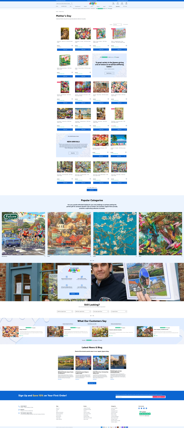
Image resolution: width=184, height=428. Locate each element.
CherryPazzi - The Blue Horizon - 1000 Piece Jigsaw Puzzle (82, 122)
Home (57, 11)
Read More (60, 379)
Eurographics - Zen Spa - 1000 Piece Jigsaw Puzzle (83, 42)
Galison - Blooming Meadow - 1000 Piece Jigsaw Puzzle (64, 69)
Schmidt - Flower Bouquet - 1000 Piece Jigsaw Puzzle (64, 95)
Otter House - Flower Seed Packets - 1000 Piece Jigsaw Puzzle (100, 175)
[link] (109, 73)
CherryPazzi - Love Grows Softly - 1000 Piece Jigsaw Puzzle (118, 122)
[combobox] (64, 3)
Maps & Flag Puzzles (114, 417)
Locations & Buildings (115, 416)
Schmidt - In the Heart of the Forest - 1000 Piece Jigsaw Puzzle (82, 95)
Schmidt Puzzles (86, 416)
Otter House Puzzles (87, 413)
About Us (57, 408)
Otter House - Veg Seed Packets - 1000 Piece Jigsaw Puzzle (82, 175)
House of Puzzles (87, 412)
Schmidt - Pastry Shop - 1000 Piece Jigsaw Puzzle (100, 95)
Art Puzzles (113, 409)
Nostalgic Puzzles (114, 419)
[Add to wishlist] (72, 45)
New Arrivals (86, 419)
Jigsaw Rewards (59, 419)
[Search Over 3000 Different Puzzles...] (72, 3)
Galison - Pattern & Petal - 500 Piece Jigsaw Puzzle (83, 69)
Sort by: (111, 24)
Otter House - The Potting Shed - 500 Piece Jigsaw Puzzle (64, 175)
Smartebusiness (70, 427)
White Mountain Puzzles (88, 417)
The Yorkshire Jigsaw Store (62, 427)
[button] (77, 6)
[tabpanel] (23, 235)
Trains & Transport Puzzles (115, 420)
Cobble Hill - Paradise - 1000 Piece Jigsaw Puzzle (118, 148)
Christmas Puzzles (114, 412)
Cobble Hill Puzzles (87, 408)
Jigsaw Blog (58, 417)
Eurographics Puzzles (87, 409)
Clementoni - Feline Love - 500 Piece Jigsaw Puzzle (65, 42)
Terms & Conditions (59, 413)
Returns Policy (58, 416)
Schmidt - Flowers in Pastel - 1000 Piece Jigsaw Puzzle (118, 95)
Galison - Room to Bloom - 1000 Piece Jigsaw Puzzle (100, 42)
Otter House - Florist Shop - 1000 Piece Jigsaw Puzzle (118, 175)
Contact (57, 409)
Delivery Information (59, 412)
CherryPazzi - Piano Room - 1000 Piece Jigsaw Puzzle (100, 122)
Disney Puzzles (113, 413)
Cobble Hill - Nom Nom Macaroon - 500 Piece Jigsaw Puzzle (100, 148)
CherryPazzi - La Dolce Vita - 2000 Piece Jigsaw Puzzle (64, 122)
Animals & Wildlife (114, 408)
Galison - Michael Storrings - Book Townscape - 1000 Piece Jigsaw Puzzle (118, 42)
